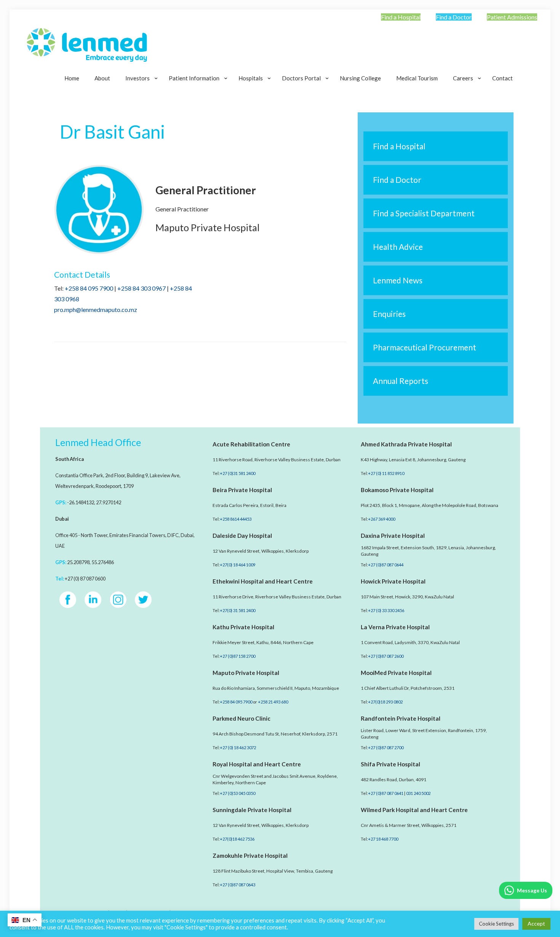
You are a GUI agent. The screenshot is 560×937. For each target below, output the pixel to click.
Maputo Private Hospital (246, 672)
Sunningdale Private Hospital (252, 809)
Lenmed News (397, 280)
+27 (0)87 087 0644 (385, 564)
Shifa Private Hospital (390, 764)
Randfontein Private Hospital (400, 718)
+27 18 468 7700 (383, 838)
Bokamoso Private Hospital (397, 489)
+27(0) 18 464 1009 (237, 564)
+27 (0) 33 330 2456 (386, 610)
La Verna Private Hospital (395, 627)
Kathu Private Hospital (243, 627)
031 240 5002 (418, 793)
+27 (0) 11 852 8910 (386, 473)
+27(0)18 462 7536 (237, 838)
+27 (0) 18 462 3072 (238, 747)
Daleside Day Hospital (242, 535)
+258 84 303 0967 (141, 288)
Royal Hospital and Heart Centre (257, 764)
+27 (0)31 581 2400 (237, 473)
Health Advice (398, 246)
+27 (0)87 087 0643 (237, 884)
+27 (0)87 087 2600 (385, 656)
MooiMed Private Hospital (396, 672)
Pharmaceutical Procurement (424, 347)
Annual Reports (400, 380)
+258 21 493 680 (273, 701)
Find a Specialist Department (424, 213)
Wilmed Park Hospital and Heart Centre (414, 809)
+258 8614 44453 (235, 518)
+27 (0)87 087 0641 (385, 793)
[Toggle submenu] (139, 97)
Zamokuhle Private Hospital (250, 855)
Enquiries (389, 313)
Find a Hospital (401, 17)
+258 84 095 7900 (89, 288)
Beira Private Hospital (242, 489)
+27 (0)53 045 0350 (237, 793)
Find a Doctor (454, 17)
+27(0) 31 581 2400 (237, 610)
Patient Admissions (512, 17)
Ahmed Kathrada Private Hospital (406, 444)
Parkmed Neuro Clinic (241, 718)
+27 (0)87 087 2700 (385, 747)
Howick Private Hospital (393, 581)
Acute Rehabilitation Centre (251, 444)
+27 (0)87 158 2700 (237, 656)
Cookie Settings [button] (496, 924)
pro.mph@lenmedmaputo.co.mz (95, 309)
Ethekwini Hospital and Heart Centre (263, 581)
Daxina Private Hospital (393, 535)
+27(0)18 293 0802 (385, 701)
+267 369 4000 (381, 518)
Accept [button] (536, 923)
